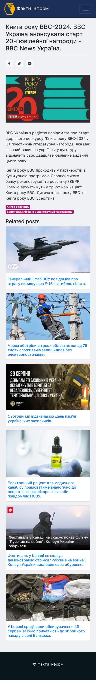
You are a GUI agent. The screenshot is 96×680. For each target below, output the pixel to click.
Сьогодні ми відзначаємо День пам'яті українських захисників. (43, 418)
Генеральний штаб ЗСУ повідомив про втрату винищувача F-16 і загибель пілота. (47, 281)
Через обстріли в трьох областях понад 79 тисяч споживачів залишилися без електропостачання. (47, 350)
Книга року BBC (18, 206)
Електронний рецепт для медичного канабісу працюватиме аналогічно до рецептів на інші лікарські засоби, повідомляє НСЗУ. (42, 489)
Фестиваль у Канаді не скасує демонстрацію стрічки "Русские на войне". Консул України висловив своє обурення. (47, 560)
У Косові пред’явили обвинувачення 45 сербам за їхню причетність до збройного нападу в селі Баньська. (46, 631)
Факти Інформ (32, 8)
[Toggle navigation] (85, 9)
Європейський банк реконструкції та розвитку (39, 211)
